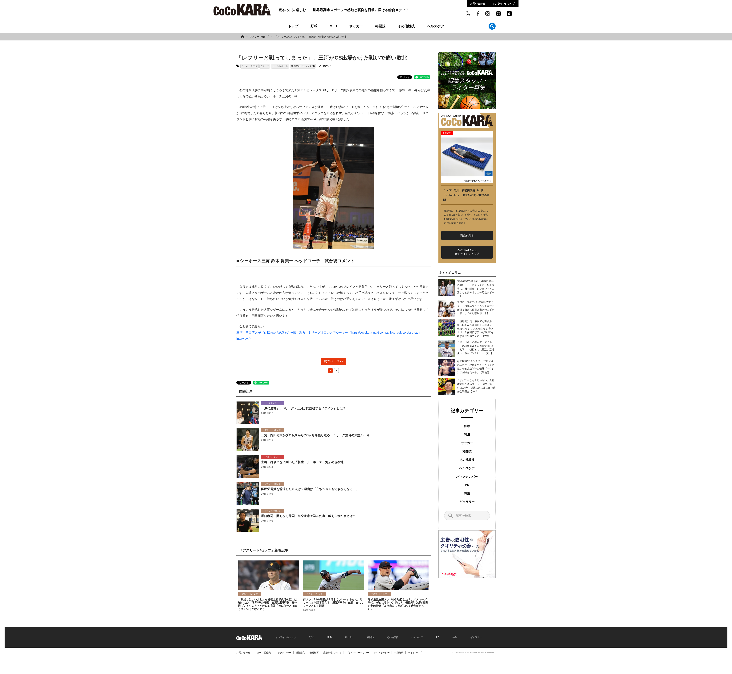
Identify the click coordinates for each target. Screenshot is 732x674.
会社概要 (314, 652)
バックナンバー (467, 476)
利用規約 (398, 652)
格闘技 (380, 26)
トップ (293, 26)
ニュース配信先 (263, 652)
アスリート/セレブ (259, 36)
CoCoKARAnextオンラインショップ (467, 252)
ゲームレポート (280, 66)
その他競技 (406, 26)
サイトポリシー (382, 652)
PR (467, 485)
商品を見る (467, 235)
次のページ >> (333, 361)
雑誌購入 (300, 652)
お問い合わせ (477, 3)
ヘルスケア (435, 26)
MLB (333, 26)
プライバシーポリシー (357, 652)
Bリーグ (265, 66)
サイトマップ (415, 652)
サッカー (356, 26)
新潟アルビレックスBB (303, 66)
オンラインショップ (504, 3)
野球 (314, 26)
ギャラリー (467, 501)
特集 (467, 493)
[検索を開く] (492, 26)
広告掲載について (332, 652)
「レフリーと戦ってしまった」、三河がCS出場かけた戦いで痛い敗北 (310, 36)
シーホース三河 (250, 66)
